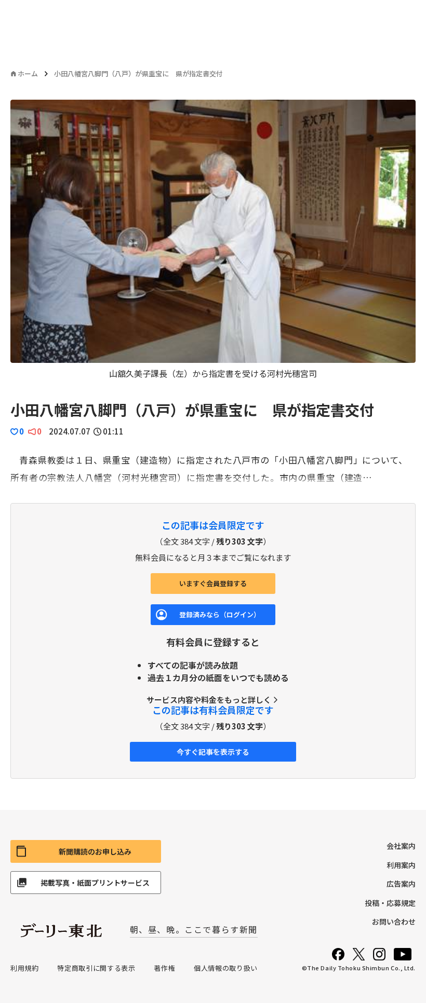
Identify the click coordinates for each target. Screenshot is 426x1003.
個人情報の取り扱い (226, 968)
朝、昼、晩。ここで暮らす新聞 (194, 929)
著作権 (164, 968)
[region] (213, 239)
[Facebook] (338, 954)
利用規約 (24, 968)
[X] (359, 954)
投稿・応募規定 (390, 903)
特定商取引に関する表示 (96, 968)
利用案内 (401, 865)
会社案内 (401, 846)
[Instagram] (379, 954)
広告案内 (401, 883)
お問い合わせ (394, 921)
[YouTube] (403, 954)
